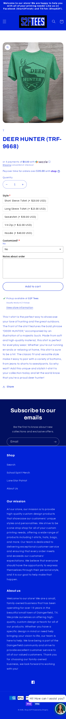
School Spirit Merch (18, 472)
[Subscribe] (55, 442)
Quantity (8, 177)
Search (11, 465)
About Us (12, 488)
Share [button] (10, 386)
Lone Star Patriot (17, 480)
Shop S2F (28, 710)
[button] (4, 21)
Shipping (7, 165)
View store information (19, 307)
